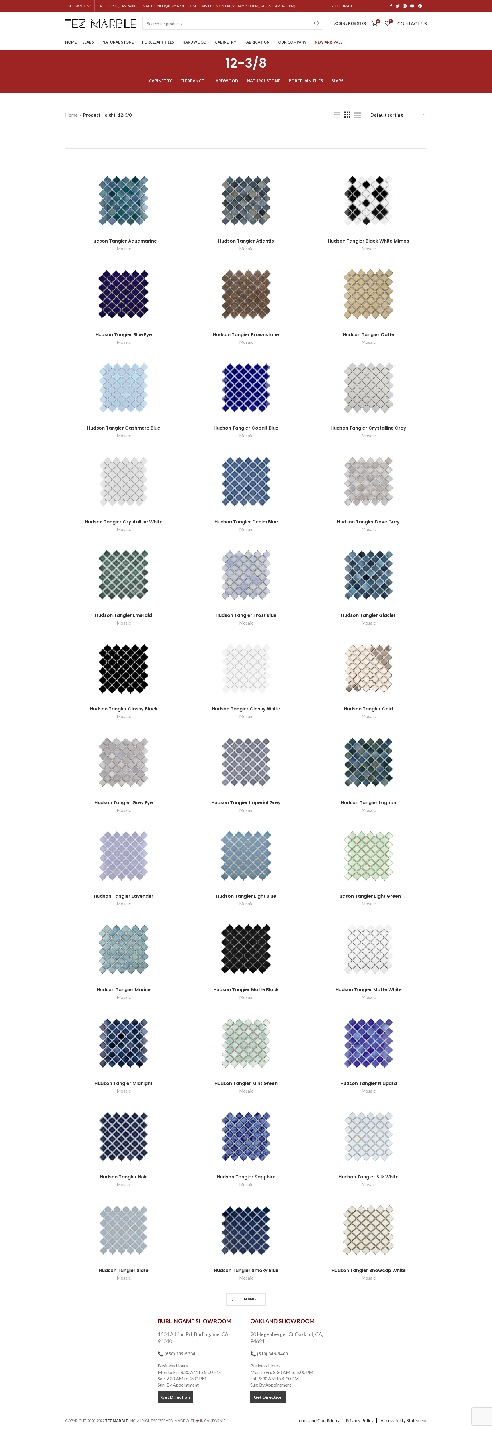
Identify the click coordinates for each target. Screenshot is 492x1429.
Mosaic (124, 248)
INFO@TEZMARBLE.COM (176, 6)
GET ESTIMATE (341, 6)
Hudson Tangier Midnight (124, 1083)
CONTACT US (412, 23)
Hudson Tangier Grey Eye (124, 802)
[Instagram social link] (404, 6)
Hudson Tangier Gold (368, 709)
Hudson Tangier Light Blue (246, 896)
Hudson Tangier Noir (123, 1177)
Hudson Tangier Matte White (368, 989)
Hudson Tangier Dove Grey (368, 522)
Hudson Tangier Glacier (368, 615)
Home (71, 114)
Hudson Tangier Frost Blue (246, 615)
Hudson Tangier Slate (124, 1270)
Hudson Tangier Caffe (368, 334)
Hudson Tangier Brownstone (246, 334)
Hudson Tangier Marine (124, 989)
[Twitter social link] (397, 6)
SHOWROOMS (79, 6)
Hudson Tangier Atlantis (246, 241)
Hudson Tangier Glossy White (246, 709)
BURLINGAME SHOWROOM (194, 1321)
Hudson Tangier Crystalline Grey (368, 428)
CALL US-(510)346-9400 (116, 6)
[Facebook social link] (391, 6)
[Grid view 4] (357, 115)
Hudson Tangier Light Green (368, 896)
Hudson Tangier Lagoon (368, 802)
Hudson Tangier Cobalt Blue (246, 428)
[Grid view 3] (347, 115)
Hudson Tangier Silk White (369, 1177)
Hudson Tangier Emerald (123, 615)
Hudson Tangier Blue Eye (123, 334)
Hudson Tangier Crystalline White (124, 522)
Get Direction (175, 1397)
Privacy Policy (360, 1420)
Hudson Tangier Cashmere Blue (123, 428)
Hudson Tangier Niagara (368, 1083)
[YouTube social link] (412, 6)
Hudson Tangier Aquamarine (123, 241)
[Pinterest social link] (420, 6)
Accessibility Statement (403, 1420)
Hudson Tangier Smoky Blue (246, 1270)
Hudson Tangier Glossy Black (123, 709)
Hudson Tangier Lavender (123, 896)
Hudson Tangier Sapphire (246, 1177)
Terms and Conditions (317, 1420)
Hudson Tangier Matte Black (246, 989)
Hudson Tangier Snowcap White (368, 1270)
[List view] (337, 115)
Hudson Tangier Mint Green (246, 1083)
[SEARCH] (316, 23)
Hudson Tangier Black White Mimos (368, 241)
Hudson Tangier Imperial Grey (246, 802)
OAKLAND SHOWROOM (282, 1321)
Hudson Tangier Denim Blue (246, 522)
